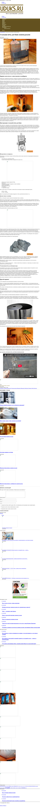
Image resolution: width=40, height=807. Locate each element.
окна (12, 786)
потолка (30, 786)
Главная (1, 32)
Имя (1, 499)
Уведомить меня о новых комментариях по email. (10, 506)
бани (1, 385)
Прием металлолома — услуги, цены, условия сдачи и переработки (14, 568)
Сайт (1, 503)
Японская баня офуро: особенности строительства (11, 483)
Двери (3, 20)
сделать (11, 787)
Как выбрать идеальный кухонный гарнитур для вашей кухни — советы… (15, 550)
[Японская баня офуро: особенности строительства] (8, 481)
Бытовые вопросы (6, 26)
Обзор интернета (7, 28)
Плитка (4, 22)
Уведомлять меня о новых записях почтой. (8, 508)
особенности (15, 786)
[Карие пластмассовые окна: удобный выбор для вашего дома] (8, 704)
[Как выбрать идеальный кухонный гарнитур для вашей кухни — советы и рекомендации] (7, 549)
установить (19, 787)
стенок (14, 787)
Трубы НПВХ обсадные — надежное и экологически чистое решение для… (15, 578)
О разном (4, 27)
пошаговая (36, 786)
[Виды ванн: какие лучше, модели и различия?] (8, 418)
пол (26, 786)
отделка (19, 786)
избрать (9, 786)
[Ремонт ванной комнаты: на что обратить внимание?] (7, 403)
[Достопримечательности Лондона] (10, 725)
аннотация (2, 786)
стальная (8, 385)
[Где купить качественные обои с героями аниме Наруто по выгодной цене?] (8, 557)
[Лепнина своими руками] (9, 715)
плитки (21, 786)
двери (7, 786)
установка (23, 787)
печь (3, 385)
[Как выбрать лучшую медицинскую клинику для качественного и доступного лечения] (8, 539)
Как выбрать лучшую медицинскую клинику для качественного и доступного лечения (17, 540)
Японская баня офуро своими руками (8, 468)
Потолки (4, 24)
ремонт (4, 787)
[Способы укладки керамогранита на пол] (8, 657)
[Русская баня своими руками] (8, 434)
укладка (16, 787)
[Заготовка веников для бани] (9, 450)
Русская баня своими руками (6, 436)
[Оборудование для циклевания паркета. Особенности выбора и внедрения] (6, 692)
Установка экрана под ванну (7, 527)
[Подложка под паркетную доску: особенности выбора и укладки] (9, 772)
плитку (23, 786)
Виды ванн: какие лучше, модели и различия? (10, 420)
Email (1, 501)
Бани (4, 32)
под (24, 786)
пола (28, 786)
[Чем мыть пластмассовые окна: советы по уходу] (8, 784)
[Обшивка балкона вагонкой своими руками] (8, 737)
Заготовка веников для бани (6, 452)
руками (5, 385)
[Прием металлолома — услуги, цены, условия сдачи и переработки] (8, 567)
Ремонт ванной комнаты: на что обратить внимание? (12, 405)
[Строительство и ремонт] (12, 14)
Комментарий (3, 497)
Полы (3, 23)
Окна (3, 21)
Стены (3, 25)
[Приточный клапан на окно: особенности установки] (8, 680)
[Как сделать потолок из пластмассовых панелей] (8, 760)
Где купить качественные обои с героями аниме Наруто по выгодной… (15, 558)
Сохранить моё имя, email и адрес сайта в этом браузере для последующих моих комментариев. (18, 505)
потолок (33, 786)
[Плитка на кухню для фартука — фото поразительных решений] (5, 749)
